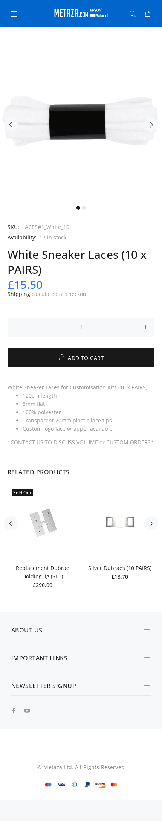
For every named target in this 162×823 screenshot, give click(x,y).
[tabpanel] (81, 120)
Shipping (19, 293)
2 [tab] (84, 208)
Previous (11, 124)
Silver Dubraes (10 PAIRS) (119, 568)
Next (151, 124)
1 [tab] (78, 208)
